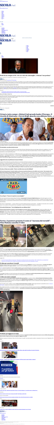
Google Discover (9, 80)
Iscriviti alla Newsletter (5, 30)
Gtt (1, 267)
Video (2, 13)
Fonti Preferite (14, 80)
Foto (2, 18)
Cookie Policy (3, 32)
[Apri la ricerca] (0, 53)
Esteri (2, 12)
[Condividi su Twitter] (3, 79)
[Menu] (0, 54)
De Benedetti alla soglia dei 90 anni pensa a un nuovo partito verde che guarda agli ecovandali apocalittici (16, 92)
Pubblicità (3, 31)
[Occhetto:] (9, 357)
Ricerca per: (1, 38)
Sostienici (3, 29)
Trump (2, 24)
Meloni (3, 56)
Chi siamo (3, 27)
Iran (2, 23)
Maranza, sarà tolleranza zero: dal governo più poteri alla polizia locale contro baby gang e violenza (20, 261)
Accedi (7, 1)
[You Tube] (1, 0)
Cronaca (27, 46)
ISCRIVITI (1, 378)
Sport (2, 17)
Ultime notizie (3, 417)
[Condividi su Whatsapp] (2, 79)
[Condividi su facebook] (0, 79)
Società (3, 14)
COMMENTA (52, 105)
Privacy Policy (4, 33)
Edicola (1, 1)
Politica (27, 45)
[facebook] (0, 0)
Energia (27, 50)
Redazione (3, 28)
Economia (27, 49)
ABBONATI (4, 1)
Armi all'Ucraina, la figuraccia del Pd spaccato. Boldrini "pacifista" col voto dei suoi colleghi (14, 91)
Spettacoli (3, 16)
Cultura (3, 15)
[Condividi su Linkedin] (1, 79)
